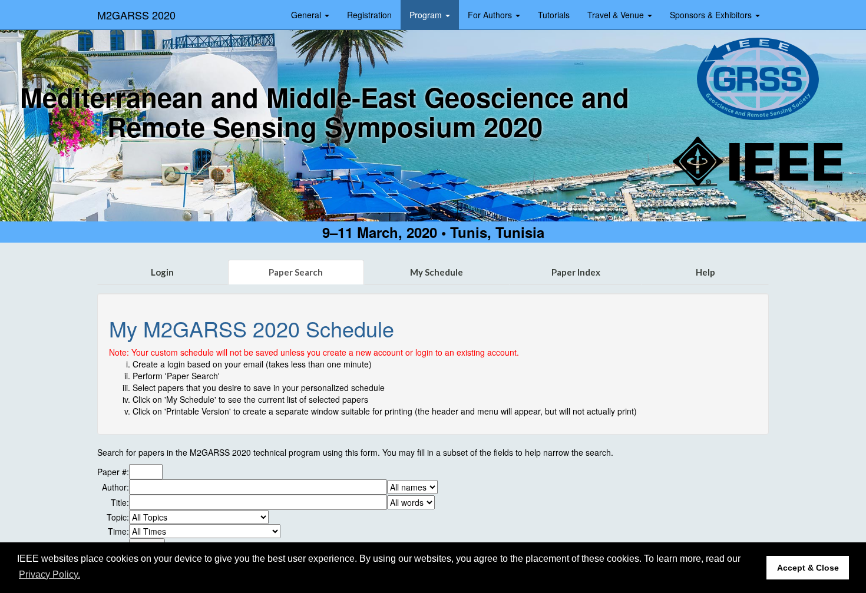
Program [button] (426, 15)
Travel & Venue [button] (616, 15)
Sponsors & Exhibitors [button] (712, 15)
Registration (369, 15)
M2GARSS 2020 (136, 14)
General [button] (307, 15)
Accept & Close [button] (808, 567)
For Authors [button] (491, 15)
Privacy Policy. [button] (49, 574)
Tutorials (554, 15)
